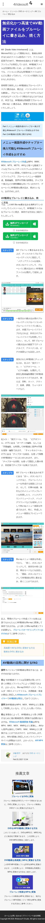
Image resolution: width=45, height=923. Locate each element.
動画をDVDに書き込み (14, 651)
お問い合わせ (16, 916)
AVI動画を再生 (15, 698)
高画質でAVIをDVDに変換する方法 (19, 648)
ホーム (5, 11)
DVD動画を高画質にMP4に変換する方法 (22, 860)
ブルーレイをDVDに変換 (23, 796)
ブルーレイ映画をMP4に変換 (22, 892)
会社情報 (37, 916)
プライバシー (27, 916)
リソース (13, 11)
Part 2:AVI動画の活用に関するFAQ (17, 134)
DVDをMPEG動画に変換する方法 (22, 828)
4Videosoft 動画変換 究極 (21, 722)
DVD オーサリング (26, 11)
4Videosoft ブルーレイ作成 (13, 162)
